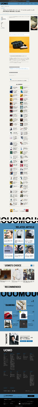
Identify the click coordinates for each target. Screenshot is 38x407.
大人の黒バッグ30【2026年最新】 (30, 314)
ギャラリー (28, 304)
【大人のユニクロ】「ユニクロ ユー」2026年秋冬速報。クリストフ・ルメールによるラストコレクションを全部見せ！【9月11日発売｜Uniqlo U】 (15, 315)
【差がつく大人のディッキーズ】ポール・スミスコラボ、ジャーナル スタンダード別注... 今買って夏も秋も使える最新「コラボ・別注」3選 (30, 324)
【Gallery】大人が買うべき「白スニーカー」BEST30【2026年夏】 (30, 305)
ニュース (16, 239)
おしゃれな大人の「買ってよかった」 (8, 239)
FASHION (4, 280)
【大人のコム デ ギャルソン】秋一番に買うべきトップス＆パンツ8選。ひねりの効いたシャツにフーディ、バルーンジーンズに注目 (8, 256)
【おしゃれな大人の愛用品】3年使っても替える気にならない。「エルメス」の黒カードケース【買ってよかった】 (19, 256)
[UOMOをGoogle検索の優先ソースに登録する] (3, 28)
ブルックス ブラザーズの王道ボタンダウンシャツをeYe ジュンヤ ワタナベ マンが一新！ (17, 34)
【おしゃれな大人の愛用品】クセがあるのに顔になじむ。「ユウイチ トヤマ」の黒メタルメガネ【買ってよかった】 (8, 241)
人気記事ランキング (27, 239)
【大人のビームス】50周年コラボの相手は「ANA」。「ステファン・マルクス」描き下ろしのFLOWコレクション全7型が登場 (15, 324)
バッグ (3, 13)
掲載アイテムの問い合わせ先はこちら (13, 72)
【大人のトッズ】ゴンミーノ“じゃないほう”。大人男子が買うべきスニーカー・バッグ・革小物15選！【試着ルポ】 (32, 282)
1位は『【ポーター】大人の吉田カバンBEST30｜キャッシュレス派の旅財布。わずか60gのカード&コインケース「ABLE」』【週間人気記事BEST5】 (29, 241)
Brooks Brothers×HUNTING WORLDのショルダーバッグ (4, 19)
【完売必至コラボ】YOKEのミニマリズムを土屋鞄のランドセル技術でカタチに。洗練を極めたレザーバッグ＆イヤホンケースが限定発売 (19, 241)
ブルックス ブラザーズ (7, 13)
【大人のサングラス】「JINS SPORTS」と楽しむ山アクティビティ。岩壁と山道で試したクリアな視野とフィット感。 (29, 256)
